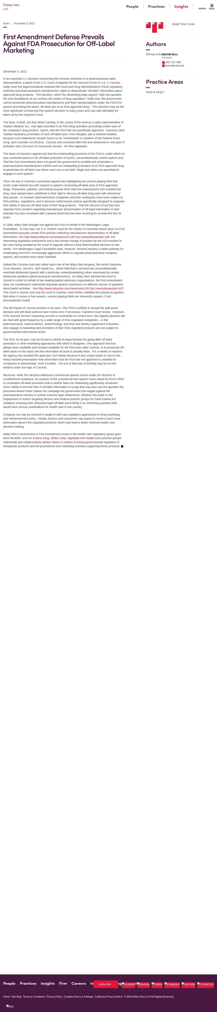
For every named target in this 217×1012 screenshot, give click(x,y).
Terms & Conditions (34, 996)
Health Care (93, 438)
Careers (78, 983)
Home (6, 996)
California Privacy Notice (108, 996)
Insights (181, 6)
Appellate (73, 438)
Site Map (16, 996)
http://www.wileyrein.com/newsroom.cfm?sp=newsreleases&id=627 (81, 288)
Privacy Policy (54, 996)
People (132, 6)
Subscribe (104, 984)
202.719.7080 (173, 62)
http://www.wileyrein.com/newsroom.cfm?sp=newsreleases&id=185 (66, 236)
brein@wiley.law (175, 65)
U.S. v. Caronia (110, 82)
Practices (156, 6)
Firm (63, 983)
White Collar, (59, 438)
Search (202, 8)
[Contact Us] (205, 985)
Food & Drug (41, 438)
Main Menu (99, 3)
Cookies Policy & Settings (78, 996)
